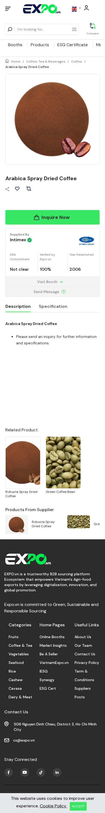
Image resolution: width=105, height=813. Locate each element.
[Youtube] (8, 772)
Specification (53, 306)
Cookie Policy (53, 806)
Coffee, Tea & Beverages (45, 61)
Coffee (76, 61)
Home (15, 61)
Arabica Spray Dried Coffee (27, 67)
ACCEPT (78, 806)
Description (18, 306)
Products (40, 45)
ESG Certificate (72, 45)
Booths (15, 45)
